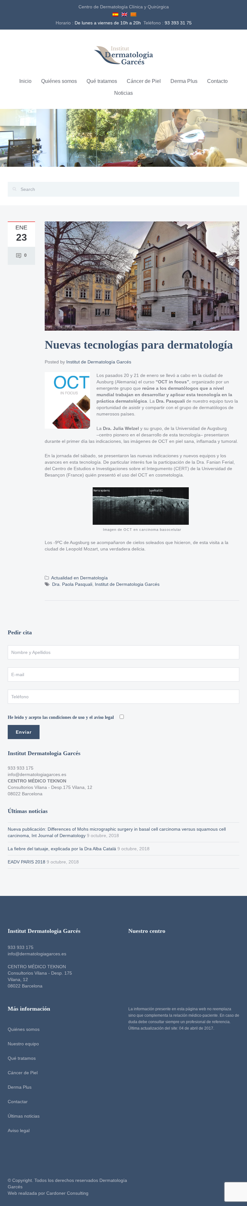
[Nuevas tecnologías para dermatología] (142, 275)
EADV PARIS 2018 (26, 861)
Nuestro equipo (23, 1043)
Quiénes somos (59, 81)
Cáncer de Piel (144, 81)
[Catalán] (133, 13)
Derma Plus (183, 81)
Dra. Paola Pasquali (72, 584)
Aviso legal (19, 1130)
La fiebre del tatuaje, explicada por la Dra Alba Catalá (62, 848)
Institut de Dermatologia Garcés (127, 584)
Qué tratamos (102, 81)
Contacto (217, 81)
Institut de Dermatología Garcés (98, 361)
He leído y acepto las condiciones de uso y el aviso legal (61, 717)
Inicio (25, 81)
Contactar (18, 1101)
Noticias (123, 93)
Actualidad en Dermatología (79, 577)
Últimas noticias (24, 1116)
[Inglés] (124, 13)
